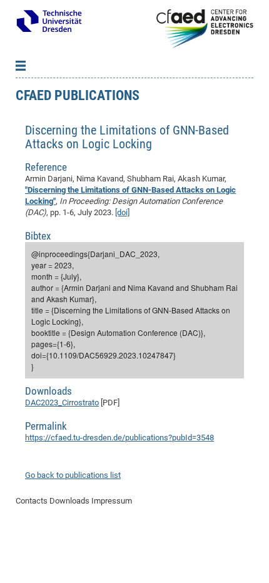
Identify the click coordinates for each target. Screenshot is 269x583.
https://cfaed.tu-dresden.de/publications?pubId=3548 (119, 437)
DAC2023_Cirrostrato (62, 402)
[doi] (122, 212)
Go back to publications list (73, 475)
